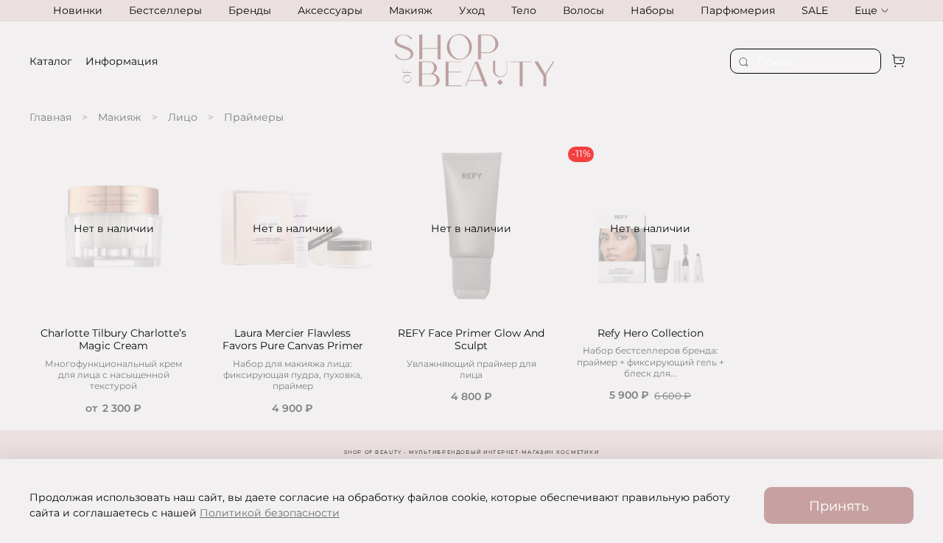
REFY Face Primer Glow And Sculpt (471, 339)
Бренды (249, 10)
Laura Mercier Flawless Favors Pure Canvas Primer (292, 339)
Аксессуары (330, 10)
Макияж (410, 10)
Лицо (182, 117)
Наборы (652, 10)
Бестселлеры (165, 10)
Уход (472, 10)
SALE (815, 10)
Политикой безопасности (270, 512)
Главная (50, 117)
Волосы (583, 10)
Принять (839, 506)
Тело (523, 10)
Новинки (77, 10)
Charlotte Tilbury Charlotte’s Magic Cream (113, 339)
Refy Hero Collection (650, 333)
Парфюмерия (738, 10)
